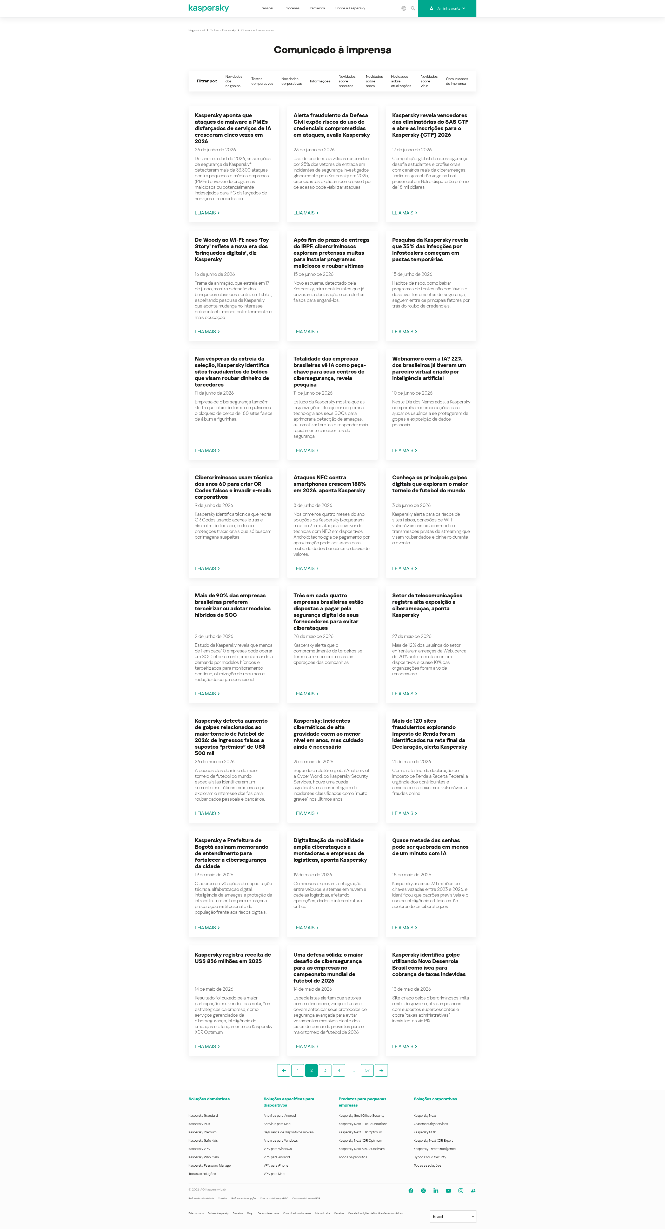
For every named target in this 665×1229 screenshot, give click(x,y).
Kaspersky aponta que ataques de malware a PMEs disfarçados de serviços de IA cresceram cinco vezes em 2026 (233, 128)
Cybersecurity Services (431, 1124)
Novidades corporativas (292, 81)
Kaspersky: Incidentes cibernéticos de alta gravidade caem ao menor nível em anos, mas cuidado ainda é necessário (328, 734)
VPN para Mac (274, 1174)
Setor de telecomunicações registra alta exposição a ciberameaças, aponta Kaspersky (427, 605)
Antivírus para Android (280, 1115)
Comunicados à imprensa (297, 1213)
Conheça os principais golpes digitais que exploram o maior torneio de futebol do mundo (430, 484)
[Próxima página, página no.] (381, 1070)
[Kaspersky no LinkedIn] (436, 1191)
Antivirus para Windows (281, 1140)
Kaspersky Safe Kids (203, 1140)
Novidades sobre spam (374, 81)
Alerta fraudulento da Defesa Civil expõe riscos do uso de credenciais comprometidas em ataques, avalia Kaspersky (332, 125)
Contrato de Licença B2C (274, 1198)
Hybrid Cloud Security (430, 1157)
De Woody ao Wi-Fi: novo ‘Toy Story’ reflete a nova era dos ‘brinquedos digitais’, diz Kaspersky (232, 250)
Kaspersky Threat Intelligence (435, 1149)
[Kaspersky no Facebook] (411, 1191)
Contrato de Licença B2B (306, 1198)
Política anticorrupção (243, 1198)
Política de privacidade (201, 1198)
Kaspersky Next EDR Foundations (363, 1124)
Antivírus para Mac (277, 1124)
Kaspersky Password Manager (210, 1165)
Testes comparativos (262, 81)
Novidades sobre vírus (429, 81)
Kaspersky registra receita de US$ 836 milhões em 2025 (233, 958)
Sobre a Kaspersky (350, 8)
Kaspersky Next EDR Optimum (360, 1132)
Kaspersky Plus (199, 1124)
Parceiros (317, 8)
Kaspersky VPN (199, 1149)
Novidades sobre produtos (347, 81)
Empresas (292, 8)
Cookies (222, 1198)
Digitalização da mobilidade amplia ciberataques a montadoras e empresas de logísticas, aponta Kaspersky (330, 850)
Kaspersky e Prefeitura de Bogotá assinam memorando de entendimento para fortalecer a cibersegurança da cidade (231, 853)
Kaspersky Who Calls (204, 1157)
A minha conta (448, 8)
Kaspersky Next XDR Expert (433, 1140)
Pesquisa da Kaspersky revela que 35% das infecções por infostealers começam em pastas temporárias (430, 250)
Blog (249, 1213)
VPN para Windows (278, 1149)
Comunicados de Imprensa (457, 81)
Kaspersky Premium (202, 1132)
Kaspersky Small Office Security (361, 1115)
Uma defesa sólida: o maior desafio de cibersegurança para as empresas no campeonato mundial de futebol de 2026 (328, 968)
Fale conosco (196, 1213)
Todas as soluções (202, 1174)
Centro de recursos (268, 1213)
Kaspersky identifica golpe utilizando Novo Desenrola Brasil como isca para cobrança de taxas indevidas (429, 964)
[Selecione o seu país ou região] (404, 8)
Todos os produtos (353, 1157)
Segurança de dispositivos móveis (289, 1132)
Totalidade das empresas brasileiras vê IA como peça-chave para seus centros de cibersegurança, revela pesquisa (330, 372)
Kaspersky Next (425, 1115)
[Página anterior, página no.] (283, 1070)
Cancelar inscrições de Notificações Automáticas (375, 1213)
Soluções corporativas (435, 1098)
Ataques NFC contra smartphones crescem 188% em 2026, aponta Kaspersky (330, 484)
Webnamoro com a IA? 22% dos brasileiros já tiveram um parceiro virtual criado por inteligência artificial (429, 368)
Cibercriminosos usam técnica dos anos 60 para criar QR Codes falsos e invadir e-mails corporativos (234, 487)
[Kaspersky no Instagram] (461, 1191)
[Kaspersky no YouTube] (448, 1191)
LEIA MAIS (205, 212)
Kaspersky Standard (203, 1115)
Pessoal (267, 8)
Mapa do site (322, 1213)
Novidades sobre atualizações (401, 81)
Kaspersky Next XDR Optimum (360, 1140)
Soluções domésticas (209, 1098)
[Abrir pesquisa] (413, 8)
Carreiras (339, 1213)
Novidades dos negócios (233, 81)
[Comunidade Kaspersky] (473, 1191)
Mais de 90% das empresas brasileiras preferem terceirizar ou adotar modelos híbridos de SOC (233, 605)
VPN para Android (277, 1157)
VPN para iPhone (276, 1165)
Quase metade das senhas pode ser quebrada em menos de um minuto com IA (430, 847)
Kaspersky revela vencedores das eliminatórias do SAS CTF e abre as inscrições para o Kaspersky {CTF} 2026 (430, 125)
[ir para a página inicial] (209, 8)
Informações (320, 81)
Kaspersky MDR (425, 1132)
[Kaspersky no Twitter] (423, 1191)
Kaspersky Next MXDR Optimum (361, 1149)
